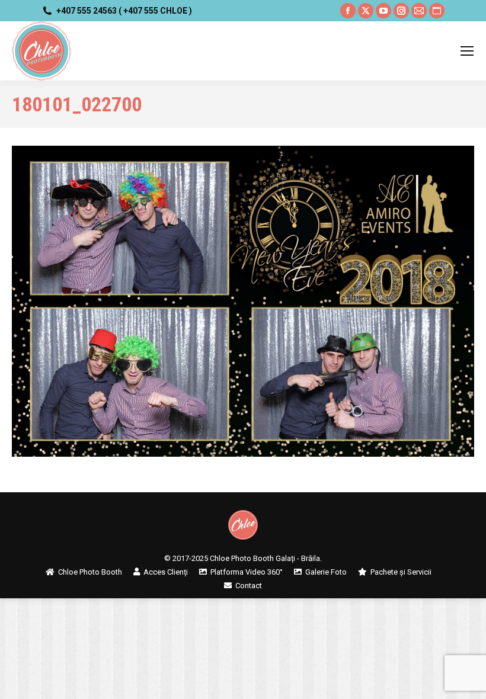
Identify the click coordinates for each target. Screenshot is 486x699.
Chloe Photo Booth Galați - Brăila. (266, 558)
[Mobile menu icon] (467, 51)
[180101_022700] (243, 301)
